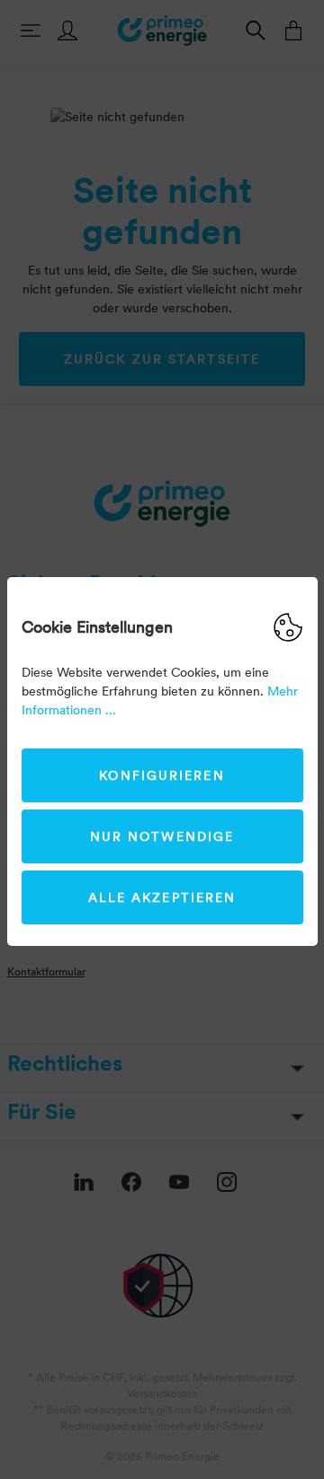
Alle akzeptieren (162, 897)
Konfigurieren (161, 775)
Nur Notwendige (162, 836)
